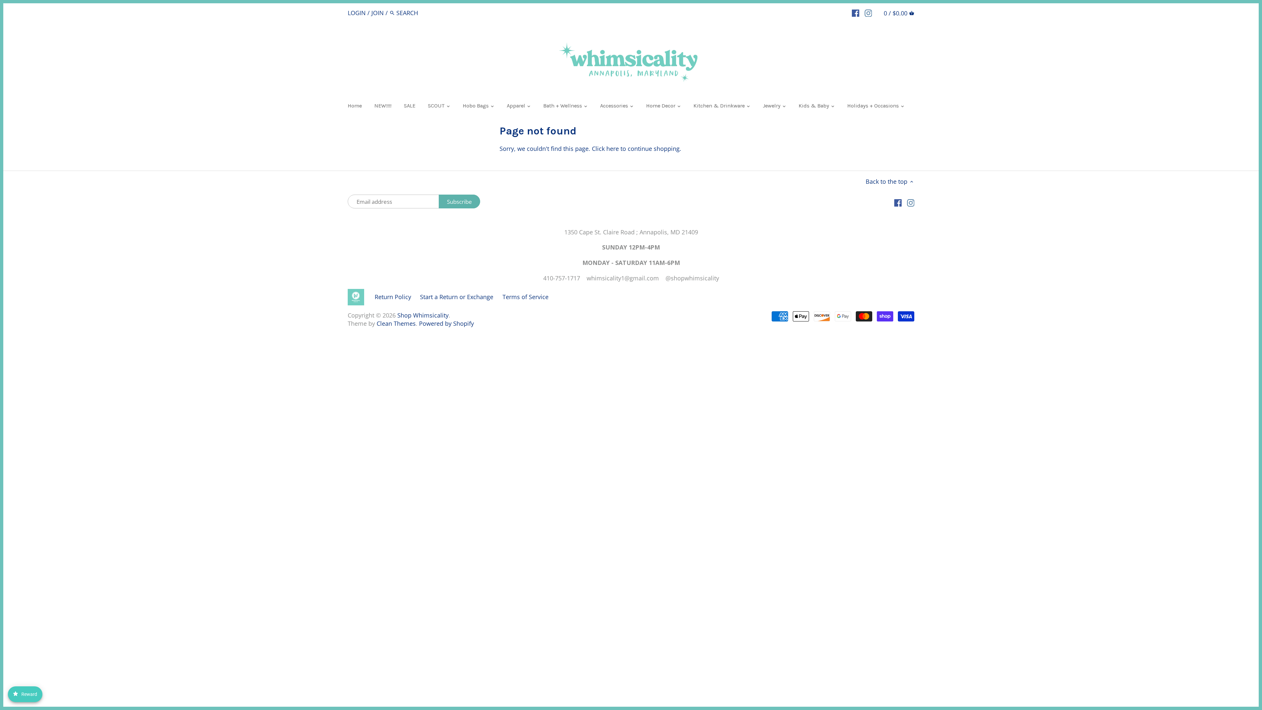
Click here (605, 149)
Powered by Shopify (446, 323)
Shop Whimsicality (423, 315)
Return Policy (393, 297)
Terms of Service (525, 297)
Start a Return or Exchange (456, 297)
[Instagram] (868, 12)
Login (357, 13)
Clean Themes (396, 323)
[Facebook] (855, 12)
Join (377, 13)
